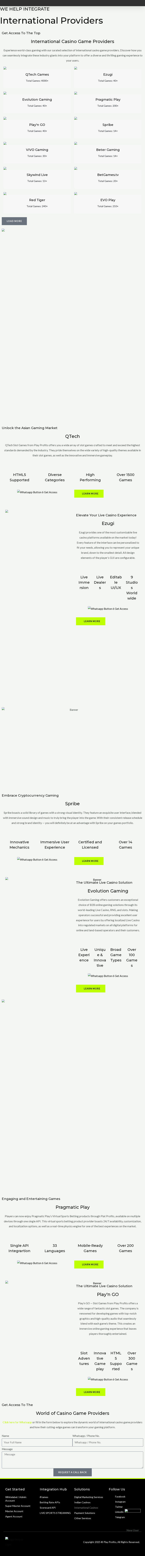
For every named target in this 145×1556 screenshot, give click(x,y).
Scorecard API (48, 1507)
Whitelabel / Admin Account (15, 1499)
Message (7, 1449)
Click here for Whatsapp (17, 1422)
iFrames (44, 1497)
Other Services (82, 1518)
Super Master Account (17, 1505)
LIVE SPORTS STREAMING (55, 1512)
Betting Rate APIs (50, 1502)
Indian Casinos (82, 1502)
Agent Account (13, 1516)
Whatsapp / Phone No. (86, 1435)
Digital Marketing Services (88, 1497)
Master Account (14, 1511)
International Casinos (86, 1507)
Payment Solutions (84, 1512)
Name (5, 1435)
